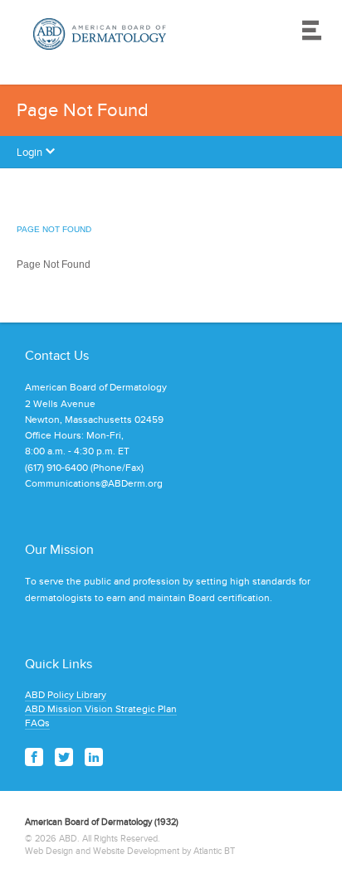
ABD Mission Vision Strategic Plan (101, 709)
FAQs (37, 723)
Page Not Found (54, 229)
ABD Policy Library (65, 695)
